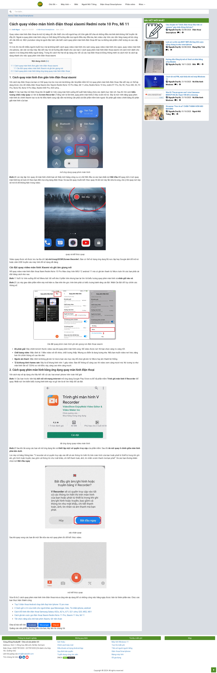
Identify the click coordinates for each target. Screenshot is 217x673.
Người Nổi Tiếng (89, 4)
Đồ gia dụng (116, 658)
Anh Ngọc (16, 29)
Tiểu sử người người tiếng (122, 648)
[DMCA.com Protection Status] (69, 658)
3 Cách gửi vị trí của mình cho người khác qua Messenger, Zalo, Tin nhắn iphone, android (52, 608)
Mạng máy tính (118, 654)
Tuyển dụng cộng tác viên (67, 654)
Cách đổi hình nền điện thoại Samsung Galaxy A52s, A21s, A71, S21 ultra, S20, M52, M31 (53, 612)
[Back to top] (213, 669)
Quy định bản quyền (65, 651)
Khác (141, 4)
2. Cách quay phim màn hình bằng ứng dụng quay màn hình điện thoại (40, 71)
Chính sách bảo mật (65, 645)
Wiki (76, 4)
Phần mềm (130, 4)
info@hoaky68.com (26, 654)
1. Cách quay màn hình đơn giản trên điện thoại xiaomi (34, 66)
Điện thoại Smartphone (111, 4)
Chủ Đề (52, 4)
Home (10, 16)
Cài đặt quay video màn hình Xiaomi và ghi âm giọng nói (38, 68)
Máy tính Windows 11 (120, 642)
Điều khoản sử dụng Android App (70, 648)
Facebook (32, 625)
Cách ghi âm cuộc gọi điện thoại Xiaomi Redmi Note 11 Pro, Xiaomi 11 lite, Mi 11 (49, 615)
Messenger (44, 625)
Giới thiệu (61, 642)
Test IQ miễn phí (118, 645)
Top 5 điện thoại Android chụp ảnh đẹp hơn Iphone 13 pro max (41, 604)
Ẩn (47, 61)
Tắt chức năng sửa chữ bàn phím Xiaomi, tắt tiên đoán (38, 619)
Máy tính (65, 4)
